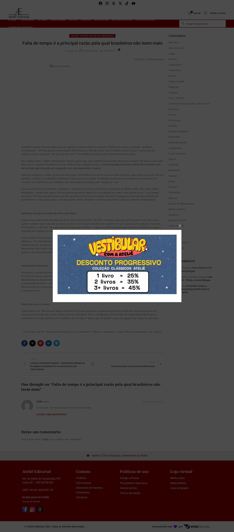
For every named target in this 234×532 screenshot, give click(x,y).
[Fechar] (180, 226)
